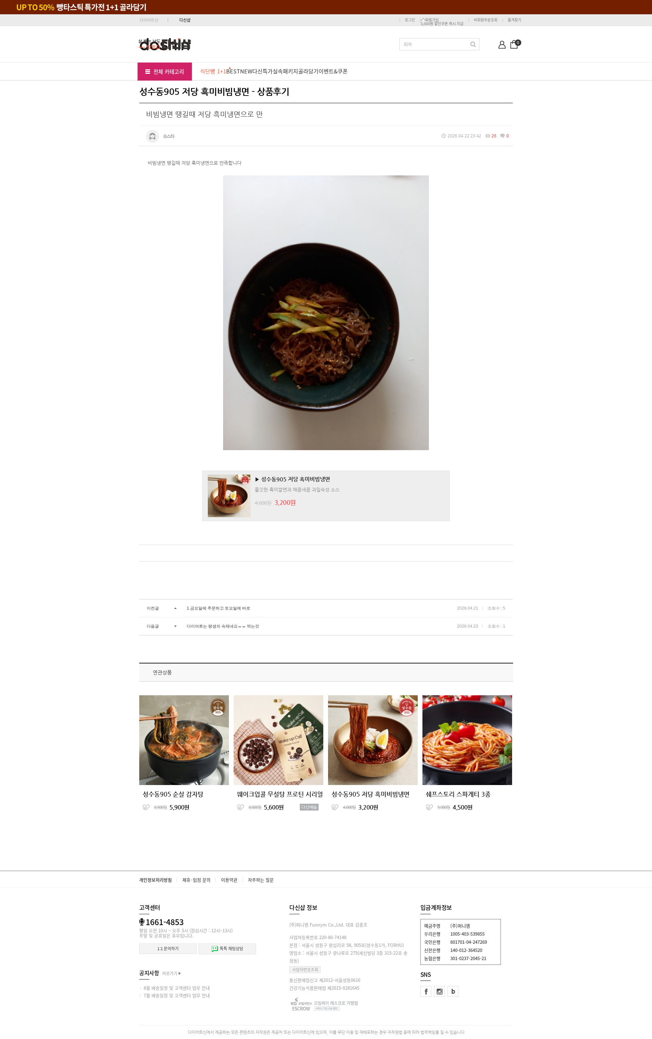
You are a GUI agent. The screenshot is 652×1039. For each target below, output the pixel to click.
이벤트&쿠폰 (333, 71)
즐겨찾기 (514, 20)
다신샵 (185, 20)
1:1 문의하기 (168, 949)
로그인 (410, 20)
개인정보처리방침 (155, 879)
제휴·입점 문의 (196, 879)
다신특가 (262, 71)
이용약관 (229, 879)
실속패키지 (285, 71)
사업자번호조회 (305, 970)
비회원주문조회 (485, 20)
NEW (246, 71)
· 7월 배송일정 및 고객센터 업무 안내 (174, 995)
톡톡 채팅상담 (231, 949)
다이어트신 (149, 20)
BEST (233, 71)
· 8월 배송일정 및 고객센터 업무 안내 (174, 988)
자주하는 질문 (261, 879)
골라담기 (308, 71)
